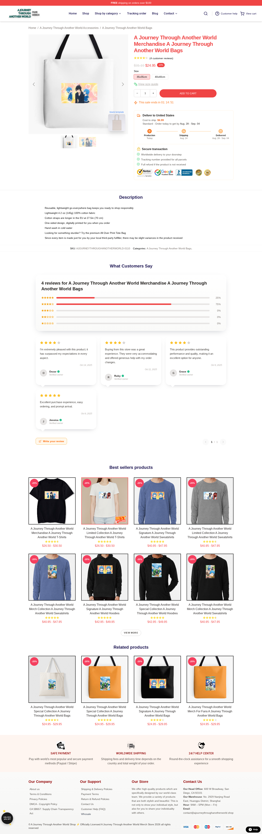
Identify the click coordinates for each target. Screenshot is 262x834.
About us (35, 789)
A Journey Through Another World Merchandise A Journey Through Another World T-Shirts (52, 533)
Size (136, 71)
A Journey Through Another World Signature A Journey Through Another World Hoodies (104, 609)
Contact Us (87, 804)
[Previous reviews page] (205, 442)
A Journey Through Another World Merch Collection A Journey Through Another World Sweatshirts (52, 609)
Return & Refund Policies (95, 799)
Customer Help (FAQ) (93, 809)
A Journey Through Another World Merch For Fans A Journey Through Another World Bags (210, 711)
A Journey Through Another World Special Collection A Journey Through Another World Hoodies (157, 609)
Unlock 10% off (7, 818)
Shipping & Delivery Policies (96, 789)
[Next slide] (122, 84)
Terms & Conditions (41, 794)
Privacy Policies (38, 799)
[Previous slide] (34, 84)
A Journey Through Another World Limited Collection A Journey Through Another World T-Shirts (104, 533)
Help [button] (255, 829)
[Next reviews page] (223, 442)
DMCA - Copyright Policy (43, 804)
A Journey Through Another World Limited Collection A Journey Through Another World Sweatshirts (209, 533)
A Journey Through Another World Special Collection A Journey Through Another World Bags (52, 711)
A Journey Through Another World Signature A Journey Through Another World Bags (157, 711)
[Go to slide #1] (69, 141)
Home (32, 27)
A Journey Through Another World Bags (127, 27)
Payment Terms (90, 794)
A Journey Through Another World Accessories (69, 27)
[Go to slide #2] (87, 141)
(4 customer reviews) (161, 58)
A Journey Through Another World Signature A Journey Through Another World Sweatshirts (157, 533)
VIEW (52, 520)
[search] (205, 13)
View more (131, 633)
